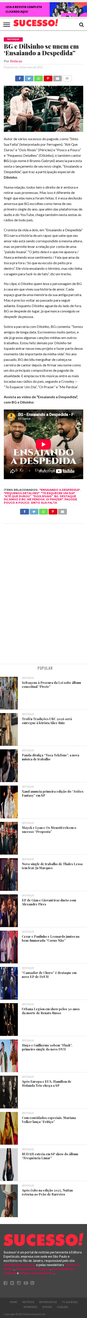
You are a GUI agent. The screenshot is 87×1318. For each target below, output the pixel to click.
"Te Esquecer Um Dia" (58, 493)
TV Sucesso (70, 1302)
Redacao (16, 61)
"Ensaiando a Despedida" (59, 490)
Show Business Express (33, 1269)
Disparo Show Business (36, 1273)
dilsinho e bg (15, 499)
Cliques (62, 1306)
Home (13, 1302)
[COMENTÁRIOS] (67, 77)
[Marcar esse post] (48, 77)
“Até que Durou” (17, 496)
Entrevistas (48, 1302)
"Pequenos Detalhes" (21, 493)
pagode (70, 499)
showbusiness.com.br (19, 1265)
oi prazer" (54, 499)
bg (56, 496)
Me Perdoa (36, 499)
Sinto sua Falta (44, 502)
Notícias (28, 1302)
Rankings (30, 1306)
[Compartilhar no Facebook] (19, 77)
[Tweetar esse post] (29, 77)
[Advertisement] (43, 594)
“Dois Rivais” (43, 496)
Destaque (68, 496)
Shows (47, 1306)
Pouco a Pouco (16, 502)
